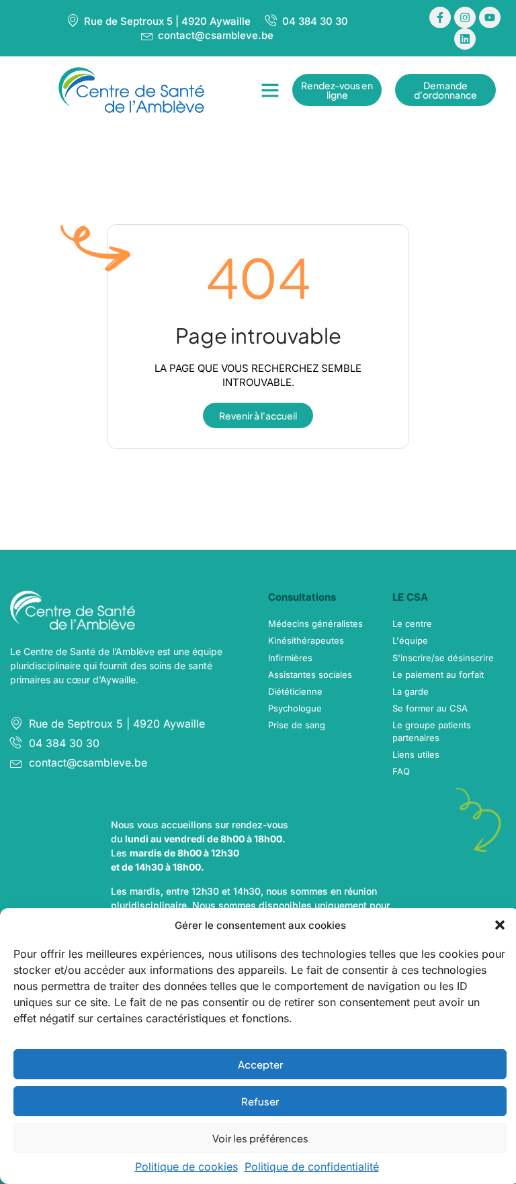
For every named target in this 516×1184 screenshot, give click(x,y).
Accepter (260, 1064)
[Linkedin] (465, 39)
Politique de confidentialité (312, 1166)
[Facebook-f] (440, 17)
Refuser (260, 1101)
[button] (500, 925)
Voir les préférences (260, 1138)
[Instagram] (465, 17)
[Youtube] (490, 17)
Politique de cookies (186, 1166)
